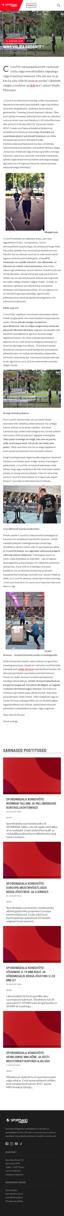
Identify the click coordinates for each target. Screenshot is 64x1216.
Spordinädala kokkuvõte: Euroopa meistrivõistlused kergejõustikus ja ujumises (27, 888)
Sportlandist (11, 1190)
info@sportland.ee (14, 1174)
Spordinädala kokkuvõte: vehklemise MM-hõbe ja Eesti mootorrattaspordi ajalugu (28, 1057)
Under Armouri (26, 669)
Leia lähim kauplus (14, 1197)
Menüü (31, 5)
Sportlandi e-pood (14, 1193)
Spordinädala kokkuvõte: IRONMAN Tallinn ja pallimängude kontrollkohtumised (31, 803)
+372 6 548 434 (13, 1171)
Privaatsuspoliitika (14, 1201)
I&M (32, 85)
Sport (30, 41)
